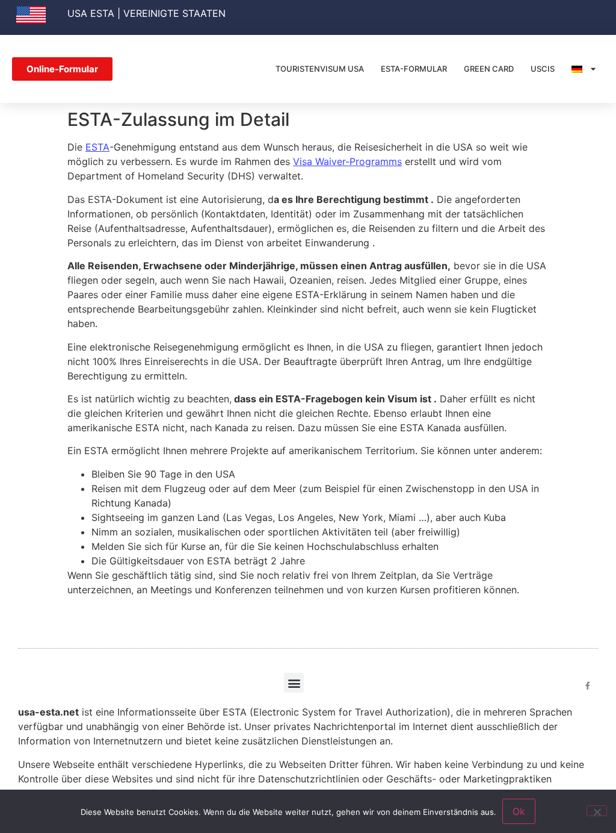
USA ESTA (90, 13)
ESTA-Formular (414, 68)
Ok (519, 811)
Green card (489, 68)
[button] (294, 683)
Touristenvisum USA (320, 68)
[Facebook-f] (588, 686)
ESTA (97, 147)
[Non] (597, 810)
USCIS (543, 68)
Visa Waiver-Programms (347, 161)
